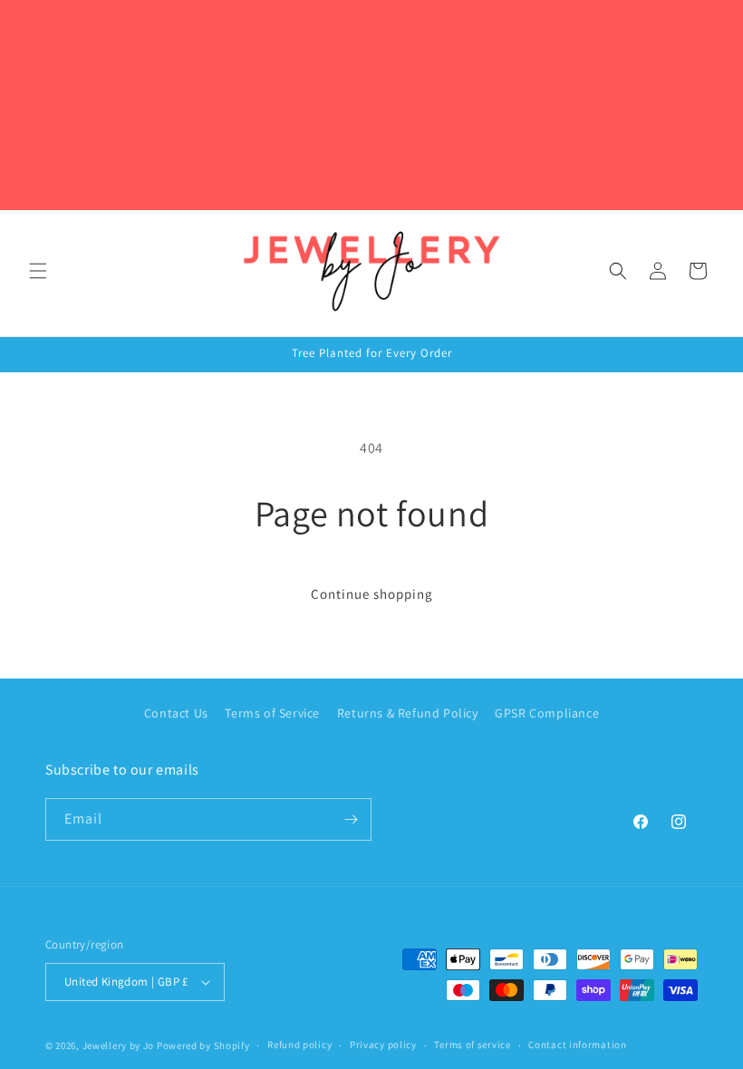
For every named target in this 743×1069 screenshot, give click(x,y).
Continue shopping (372, 593)
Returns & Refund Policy (407, 713)
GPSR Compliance (547, 713)
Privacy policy (383, 1044)
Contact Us (176, 713)
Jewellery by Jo (118, 1045)
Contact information (577, 1044)
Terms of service (472, 1044)
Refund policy (299, 1044)
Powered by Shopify (203, 1045)
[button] (38, 271)
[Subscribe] (351, 819)
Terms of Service (272, 713)
